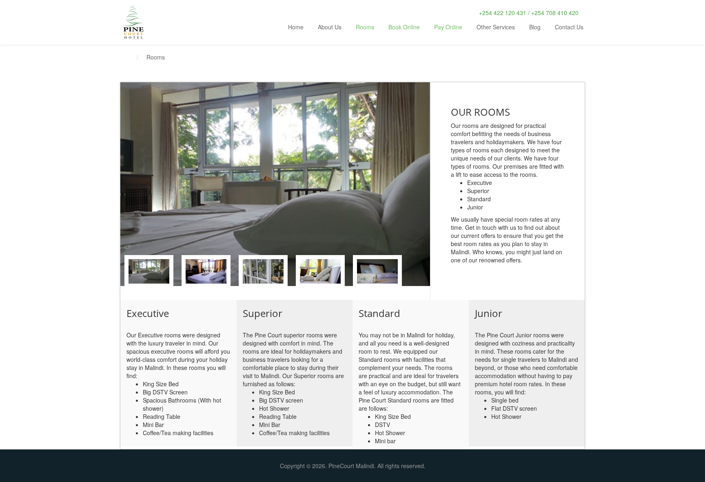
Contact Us (569, 27)
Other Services (496, 27)
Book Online (404, 27)
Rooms (365, 27)
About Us (329, 27)
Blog (535, 27)
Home (296, 27)
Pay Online (448, 27)
